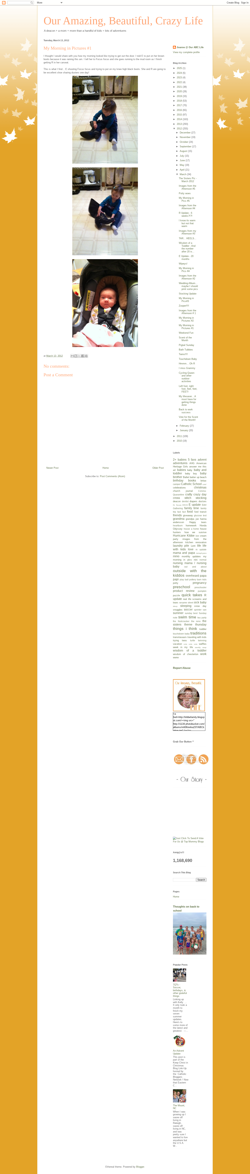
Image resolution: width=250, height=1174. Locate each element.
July (182, 155)
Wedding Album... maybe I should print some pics (188, 286)
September (186, 146)
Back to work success (186, 411)
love (190, 549)
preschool (181, 587)
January (184, 430)
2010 (180, 440)
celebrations (179, 487)
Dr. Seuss (177, 505)
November (185, 137)
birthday (178, 480)
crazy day (199, 494)
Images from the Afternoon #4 (187, 207)
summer (178, 613)
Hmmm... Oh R (187, 363)
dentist (185, 501)
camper (176, 484)
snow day (200, 606)
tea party (201, 617)
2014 (180, 119)
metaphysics (201, 553)
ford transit (200, 511)
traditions (198, 633)
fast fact (181, 512)
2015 (180, 114)
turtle (192, 640)
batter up (194, 477)
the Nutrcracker (181, 621)
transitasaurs (180, 637)
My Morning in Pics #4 (186, 269)
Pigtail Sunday (186, 345)
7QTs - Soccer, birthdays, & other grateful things (180, 990)
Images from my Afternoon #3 (187, 232)
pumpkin (202, 591)
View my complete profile (186, 52)
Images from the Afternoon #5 (187, 187)
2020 (180, 91)
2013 (180, 124)
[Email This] (72, 356)
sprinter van (200, 610)
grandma (178, 518)
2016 (180, 110)
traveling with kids (196, 637)
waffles (202, 644)
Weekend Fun (186, 332)
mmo (176, 556)
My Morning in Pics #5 (186, 199)
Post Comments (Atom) (112, 476)
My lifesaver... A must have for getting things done (187, 400)
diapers (193, 501)
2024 (180, 73)
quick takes (192, 595)
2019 (180, 96)
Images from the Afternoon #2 (187, 277)
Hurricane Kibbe (184, 535)
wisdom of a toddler (189, 650)
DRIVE (185, 505)
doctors (202, 501)
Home (105, 467)
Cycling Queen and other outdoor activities (186, 377)
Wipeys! (183, 263)
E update (195, 504)
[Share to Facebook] (83, 356)
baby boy (191, 473)
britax (203, 480)
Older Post (158, 467)
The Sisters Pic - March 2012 (188, 180)
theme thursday (195, 624)
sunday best (191, 613)
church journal (183, 491)
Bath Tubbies (186, 349)
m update (201, 549)
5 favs (192, 459)
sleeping (185, 605)
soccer (188, 609)
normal (202, 560)
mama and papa (184, 552)
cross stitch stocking (189, 497)
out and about (195, 566)
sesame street (186, 602)
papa (203, 575)
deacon (177, 501)
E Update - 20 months (186, 257)
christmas (200, 487)
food (190, 511)
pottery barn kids (197, 579)
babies (181, 469)
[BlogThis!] (76, 356)
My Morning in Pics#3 (186, 300)
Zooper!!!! (184, 305)
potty (175, 583)
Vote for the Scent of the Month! (188, 418)
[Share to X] (79, 356)
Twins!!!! (183, 354)
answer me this (197, 466)
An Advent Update (178, 1052)
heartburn (178, 525)
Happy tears (198, 522)
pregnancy (199, 582)
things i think (185, 628)
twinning (202, 640)
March (183, 174)
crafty (188, 494)
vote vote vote (190, 644)
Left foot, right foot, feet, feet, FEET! (188, 389)
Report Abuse (182, 667)
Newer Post (52, 467)
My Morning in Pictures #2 (186, 319)
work (203, 654)
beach (203, 477)
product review (184, 590)
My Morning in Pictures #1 (186, 327)
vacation (177, 644)
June (183, 160)
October (184, 142)
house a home (191, 529)
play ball (184, 579)
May (182, 165)
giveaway (188, 515)
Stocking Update (187, 293)
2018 (180, 100)
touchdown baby (181, 633)
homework (191, 525)
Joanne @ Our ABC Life (190, 47)
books (192, 480)
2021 (180, 86)
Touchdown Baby (188, 359)
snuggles (177, 609)
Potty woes (185, 193)
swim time (187, 617)
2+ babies (179, 459)
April (182, 169)
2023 (180, 77)
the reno (196, 621)
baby (189, 470)
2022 (180, 82)
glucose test (200, 515)
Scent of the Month (185, 339)
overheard (192, 575)
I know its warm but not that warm (187, 223)
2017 (180, 105)
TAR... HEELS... (187, 238)
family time (191, 508)
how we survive (195, 532)
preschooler (200, 587)
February (185, 425)
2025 (180, 68)
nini (195, 559)
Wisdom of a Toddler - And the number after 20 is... (187, 247)
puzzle (176, 595)
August (184, 151)
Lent (193, 545)
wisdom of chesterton (185, 654)
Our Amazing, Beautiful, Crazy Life (123, 21)
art (174, 470)
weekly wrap (200, 647)
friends (177, 515)
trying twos (180, 640)
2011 (180, 436)
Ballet (186, 477)
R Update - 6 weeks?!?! (185, 214)
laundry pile (181, 545)
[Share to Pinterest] (86, 356)
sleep (175, 606)
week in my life (183, 647)
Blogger (140, 1166)
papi (176, 579)
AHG (192, 463)
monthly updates (191, 556)
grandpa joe (192, 519)
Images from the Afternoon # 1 (187, 312)
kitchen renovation (196, 542)
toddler (202, 629)
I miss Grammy (187, 368)
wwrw (176, 657)
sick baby (200, 602)
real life (187, 599)
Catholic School (191, 484)
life (199, 545)
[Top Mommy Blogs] (189, 841)
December (185, 132)
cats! (204, 484)
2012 (180, 128)
